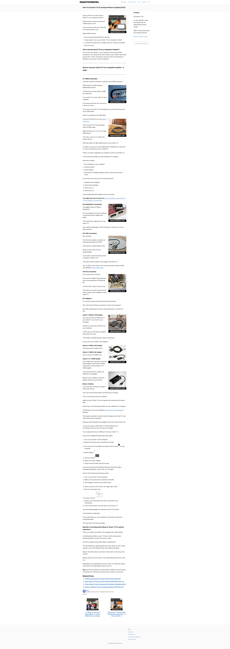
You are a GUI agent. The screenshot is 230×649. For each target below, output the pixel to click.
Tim (88, 590)
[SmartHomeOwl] (90, 2)
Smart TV (85, 594)
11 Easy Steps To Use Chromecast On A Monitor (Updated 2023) (105, 584)
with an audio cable (97, 267)
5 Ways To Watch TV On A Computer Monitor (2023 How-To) (104, 587)
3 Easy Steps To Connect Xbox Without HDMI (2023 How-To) (104, 581)
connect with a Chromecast (113, 410)
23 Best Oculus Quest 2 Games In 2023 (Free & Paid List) (103, 578)
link (106, 469)
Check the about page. (141, 36)
